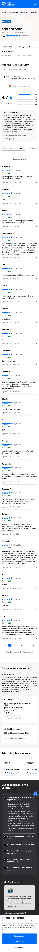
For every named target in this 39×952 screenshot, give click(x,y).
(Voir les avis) (26, 35)
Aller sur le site (14, 718)
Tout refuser (19, 942)
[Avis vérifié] (2, 173)
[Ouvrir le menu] (35, 4)
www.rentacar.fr (10, 710)
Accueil (4, 12)
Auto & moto (13, 12)
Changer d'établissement (28, 47)
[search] (21, 148)
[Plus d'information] (25, 913)
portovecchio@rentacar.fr (13, 708)
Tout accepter (19, 936)
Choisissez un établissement (17, 738)
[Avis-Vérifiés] (8, 4)
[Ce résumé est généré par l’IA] (25, 135)
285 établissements (19, 32)
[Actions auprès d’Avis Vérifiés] (36, 182)
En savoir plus (12, 907)
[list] (19, 767)
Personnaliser (19, 947)
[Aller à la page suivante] (33, 645)
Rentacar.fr (25, 12)
